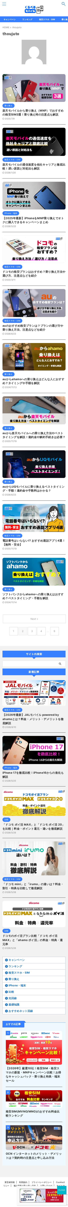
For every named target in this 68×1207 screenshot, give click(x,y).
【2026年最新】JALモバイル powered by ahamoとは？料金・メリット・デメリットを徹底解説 (33, 719)
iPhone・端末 (17, 985)
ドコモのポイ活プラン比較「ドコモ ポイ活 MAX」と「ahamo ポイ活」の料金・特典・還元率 (32, 940)
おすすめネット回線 (21, 1011)
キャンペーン (10, 19)
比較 (11, 991)
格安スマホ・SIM (47, 19)
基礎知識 (14, 1004)
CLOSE (61, 1190)
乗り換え (14, 979)
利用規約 (23, 1182)
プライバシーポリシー (42, 1182)
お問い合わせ (46, 1185)
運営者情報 (10, 1182)
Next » (34, 618)
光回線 (13, 998)
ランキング (27, 19)
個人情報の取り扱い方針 (25, 1185)
